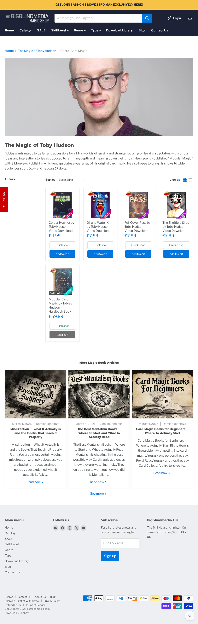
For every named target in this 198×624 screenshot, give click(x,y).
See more (97, 493)
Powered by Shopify (17, 612)
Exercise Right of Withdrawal (22, 600)
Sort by (50, 179)
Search (9, 596)
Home (9, 30)
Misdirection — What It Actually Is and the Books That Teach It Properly (35, 433)
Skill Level (59, 30)
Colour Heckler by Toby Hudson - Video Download (61, 227)
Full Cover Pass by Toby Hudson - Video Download (137, 227)
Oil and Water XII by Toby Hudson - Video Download (99, 227)
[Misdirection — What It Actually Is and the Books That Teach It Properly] (35, 394)
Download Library (119, 30)
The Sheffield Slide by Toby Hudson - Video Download (175, 227)
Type (95, 30)
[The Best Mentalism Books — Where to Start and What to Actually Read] (99, 394)
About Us (40, 596)
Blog (141, 30)
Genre (79, 30)
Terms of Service (36, 604)
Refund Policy (13, 604)
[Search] (147, 18)
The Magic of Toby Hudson (37, 51)
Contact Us (159, 30)
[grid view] (185, 180)
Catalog (25, 30)
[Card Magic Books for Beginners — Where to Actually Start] (162, 394)
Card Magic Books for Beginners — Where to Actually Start (162, 431)
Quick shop (62, 245)
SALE (41, 30)
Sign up (110, 556)
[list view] (190, 180)
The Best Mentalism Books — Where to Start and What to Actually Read (99, 433)
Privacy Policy (52, 600)
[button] (175, 18)
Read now (33, 482)
